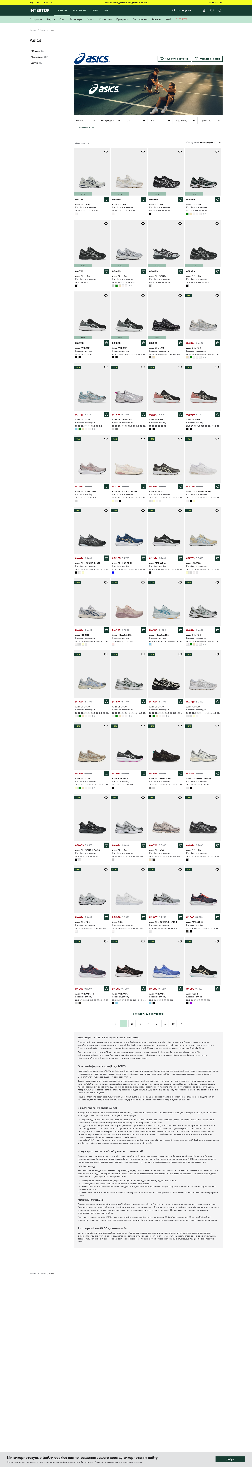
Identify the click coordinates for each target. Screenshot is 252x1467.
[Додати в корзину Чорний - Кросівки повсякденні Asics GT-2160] (180, 199)
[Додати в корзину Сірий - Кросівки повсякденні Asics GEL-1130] (143, 271)
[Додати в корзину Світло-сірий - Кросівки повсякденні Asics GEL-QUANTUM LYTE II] (180, 917)
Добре (230, 1459)
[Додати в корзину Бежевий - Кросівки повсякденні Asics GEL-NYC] (180, 845)
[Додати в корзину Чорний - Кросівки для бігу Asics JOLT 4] (217, 988)
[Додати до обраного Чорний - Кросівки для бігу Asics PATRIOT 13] (143, 941)
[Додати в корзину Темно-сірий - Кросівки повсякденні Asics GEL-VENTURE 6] (180, 773)
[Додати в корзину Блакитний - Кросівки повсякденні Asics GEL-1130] (106, 414)
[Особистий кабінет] (204, 10)
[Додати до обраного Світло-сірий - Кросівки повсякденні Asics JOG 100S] (217, 654)
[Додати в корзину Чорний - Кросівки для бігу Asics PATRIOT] (180, 414)
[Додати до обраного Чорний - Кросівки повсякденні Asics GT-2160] (180, 152)
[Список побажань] (212, 10)
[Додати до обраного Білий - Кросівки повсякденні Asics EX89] (143, 869)
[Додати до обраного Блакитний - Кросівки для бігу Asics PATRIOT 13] (180, 941)
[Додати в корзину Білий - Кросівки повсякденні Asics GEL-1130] (217, 630)
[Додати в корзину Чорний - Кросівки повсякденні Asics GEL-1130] (106, 271)
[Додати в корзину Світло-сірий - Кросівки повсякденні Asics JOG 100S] (217, 701)
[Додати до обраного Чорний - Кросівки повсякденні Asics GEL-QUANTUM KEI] (106, 511)
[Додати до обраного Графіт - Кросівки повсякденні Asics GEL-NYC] (180, 296)
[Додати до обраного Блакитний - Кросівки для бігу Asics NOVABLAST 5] (180, 582)
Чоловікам (37, 57)
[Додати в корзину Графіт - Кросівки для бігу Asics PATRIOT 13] (217, 917)
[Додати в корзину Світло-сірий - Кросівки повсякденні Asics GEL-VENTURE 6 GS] (217, 773)
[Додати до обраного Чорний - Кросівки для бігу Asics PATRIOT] (180, 367)
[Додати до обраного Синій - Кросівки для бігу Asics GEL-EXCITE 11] (143, 511)
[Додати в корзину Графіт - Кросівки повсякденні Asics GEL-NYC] (180, 343)
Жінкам (35, 51)
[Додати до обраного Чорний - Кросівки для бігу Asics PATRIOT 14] (106, 296)
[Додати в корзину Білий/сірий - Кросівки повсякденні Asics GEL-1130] (143, 845)
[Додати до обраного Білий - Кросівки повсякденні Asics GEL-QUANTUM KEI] (217, 439)
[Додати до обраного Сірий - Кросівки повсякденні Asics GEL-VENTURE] (143, 367)
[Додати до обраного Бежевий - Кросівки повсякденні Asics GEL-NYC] (180, 798)
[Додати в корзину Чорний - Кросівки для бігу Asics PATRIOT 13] (143, 988)
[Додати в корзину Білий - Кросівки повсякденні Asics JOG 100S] (106, 630)
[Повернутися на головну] (39, 10)
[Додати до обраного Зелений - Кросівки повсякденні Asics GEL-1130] (217, 152)
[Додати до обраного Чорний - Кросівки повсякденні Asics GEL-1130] (106, 224)
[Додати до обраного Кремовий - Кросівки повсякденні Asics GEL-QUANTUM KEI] (143, 439)
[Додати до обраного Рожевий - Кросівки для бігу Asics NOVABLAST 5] (143, 582)
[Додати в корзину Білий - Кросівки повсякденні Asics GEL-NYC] (106, 199)
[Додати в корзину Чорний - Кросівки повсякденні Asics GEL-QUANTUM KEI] (106, 558)
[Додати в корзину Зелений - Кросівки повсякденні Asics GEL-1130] (217, 199)
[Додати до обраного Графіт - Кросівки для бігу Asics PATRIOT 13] (217, 869)
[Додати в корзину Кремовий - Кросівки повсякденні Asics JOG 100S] (217, 558)
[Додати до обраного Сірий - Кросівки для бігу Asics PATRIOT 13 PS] (106, 941)
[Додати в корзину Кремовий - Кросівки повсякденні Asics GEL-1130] (106, 773)
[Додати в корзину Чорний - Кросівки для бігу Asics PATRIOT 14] (106, 343)
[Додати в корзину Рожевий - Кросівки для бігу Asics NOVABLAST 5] (143, 630)
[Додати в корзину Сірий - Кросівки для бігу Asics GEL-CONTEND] (106, 486)
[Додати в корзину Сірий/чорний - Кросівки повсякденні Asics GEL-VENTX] (180, 271)
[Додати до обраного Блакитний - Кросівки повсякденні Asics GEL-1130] (106, 367)
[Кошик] (220, 10)
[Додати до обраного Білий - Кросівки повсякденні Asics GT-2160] (143, 152)
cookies (60, 1457)
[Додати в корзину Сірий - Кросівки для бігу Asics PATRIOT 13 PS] (106, 988)
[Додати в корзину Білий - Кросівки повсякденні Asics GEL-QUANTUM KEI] (217, 486)
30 (173, 1024)
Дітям (34, 63)
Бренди (43, 30)
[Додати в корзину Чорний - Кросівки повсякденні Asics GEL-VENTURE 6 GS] (106, 845)
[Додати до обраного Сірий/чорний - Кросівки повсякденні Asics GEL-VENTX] (180, 224)
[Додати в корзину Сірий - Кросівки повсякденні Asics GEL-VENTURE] (143, 414)
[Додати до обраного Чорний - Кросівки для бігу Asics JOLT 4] (217, 941)
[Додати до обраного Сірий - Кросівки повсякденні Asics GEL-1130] (143, 224)
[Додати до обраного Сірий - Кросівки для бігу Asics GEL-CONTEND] (106, 439)
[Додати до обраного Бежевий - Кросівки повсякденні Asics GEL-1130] (217, 296)
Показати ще (84, 128)
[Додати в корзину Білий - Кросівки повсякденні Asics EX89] (143, 917)
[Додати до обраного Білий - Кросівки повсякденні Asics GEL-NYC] (106, 152)
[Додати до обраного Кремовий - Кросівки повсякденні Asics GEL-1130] (106, 726)
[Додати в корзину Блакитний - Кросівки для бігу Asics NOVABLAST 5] (180, 630)
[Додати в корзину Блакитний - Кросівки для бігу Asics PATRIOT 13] (180, 988)
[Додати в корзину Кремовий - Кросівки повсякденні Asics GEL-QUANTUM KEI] (143, 486)
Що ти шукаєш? (185, 10)
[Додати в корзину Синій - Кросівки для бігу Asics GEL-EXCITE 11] (143, 558)
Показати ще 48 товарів (148, 1013)
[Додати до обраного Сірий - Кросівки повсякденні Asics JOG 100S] (180, 439)
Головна (33, 30)
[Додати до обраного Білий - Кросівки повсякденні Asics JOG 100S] (106, 582)
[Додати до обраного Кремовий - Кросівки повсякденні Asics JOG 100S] (217, 511)
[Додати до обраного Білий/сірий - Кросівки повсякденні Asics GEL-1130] (143, 798)
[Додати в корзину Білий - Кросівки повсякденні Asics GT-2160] (143, 199)
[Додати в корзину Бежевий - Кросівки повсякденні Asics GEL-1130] (217, 343)
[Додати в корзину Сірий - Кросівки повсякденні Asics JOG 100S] (180, 486)
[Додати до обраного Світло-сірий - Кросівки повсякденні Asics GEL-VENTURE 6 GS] (217, 726)
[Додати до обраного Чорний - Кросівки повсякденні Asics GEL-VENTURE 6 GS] (106, 798)
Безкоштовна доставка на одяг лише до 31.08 (127, 3)
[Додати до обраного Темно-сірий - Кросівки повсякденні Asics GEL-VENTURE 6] (180, 726)
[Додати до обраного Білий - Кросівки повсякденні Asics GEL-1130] (217, 582)
